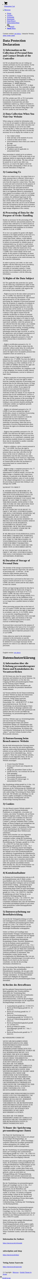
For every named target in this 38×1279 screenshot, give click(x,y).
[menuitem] (21, 13)
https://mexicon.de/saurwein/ (12, 1267)
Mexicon (16, 1272)
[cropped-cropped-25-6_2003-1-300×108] (6, 10)
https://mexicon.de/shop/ (11, 1255)
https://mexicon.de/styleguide (12, 1243)
